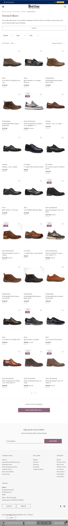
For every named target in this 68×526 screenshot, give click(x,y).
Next (36, 393)
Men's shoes (16, 11)
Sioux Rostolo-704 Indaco (31, 339)
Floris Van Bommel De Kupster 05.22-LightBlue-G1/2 (33, 124)
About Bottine (60, 474)
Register (35, 459)
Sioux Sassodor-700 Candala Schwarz (32, 81)
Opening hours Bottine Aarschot (11, 462)
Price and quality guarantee (9, 467)
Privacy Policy (6, 474)
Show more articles (33, 410)
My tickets (36, 464)
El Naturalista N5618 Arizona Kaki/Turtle (10, 124)
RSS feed (30, 514)
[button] (3, 6)
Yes (40, 523)
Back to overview (7, 11)
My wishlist (36, 467)
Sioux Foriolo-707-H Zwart (10, 210)
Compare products (38, 469)
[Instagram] (64, 506)
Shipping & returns (7, 464)
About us (4, 459)
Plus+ (25, 514)
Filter (34, 28)
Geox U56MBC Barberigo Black (33, 210)
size (18, 35)
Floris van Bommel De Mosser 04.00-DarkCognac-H (11, 382)
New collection (61, 471)
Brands (59, 459)
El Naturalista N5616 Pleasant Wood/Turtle (54, 297)
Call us (9, 506)
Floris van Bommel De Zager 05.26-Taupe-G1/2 (54, 254)
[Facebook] (60, 506)
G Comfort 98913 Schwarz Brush (33, 167)
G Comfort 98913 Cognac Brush (33, 253)
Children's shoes (61, 467)
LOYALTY (11, 517)
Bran (6, 35)
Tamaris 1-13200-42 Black (9, 167)
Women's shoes (61, 462)
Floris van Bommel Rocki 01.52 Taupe (33, 382)
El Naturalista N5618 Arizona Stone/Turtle (54, 81)
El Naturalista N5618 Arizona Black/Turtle (32, 297)
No (48, 523)
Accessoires (60, 469)
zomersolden (60, 476)
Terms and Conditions (8, 471)
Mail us (23, 506)
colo (30, 35)
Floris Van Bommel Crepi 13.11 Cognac (11, 254)
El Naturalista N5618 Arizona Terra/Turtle (10, 297)
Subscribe (53, 441)
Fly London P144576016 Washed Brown (55, 168)
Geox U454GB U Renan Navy (54, 339)
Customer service (7, 469)
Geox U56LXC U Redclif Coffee (11, 339)
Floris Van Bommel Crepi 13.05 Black (54, 211)
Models (23, 11)
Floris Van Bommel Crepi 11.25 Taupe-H (54, 382)
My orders (36, 462)
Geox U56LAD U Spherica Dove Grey (11, 81)
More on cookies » (59, 523)
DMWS (20, 514)
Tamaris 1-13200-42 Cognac (54, 123)
